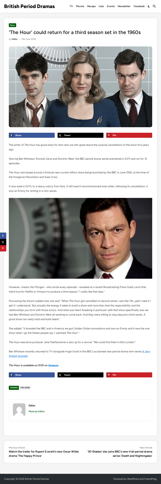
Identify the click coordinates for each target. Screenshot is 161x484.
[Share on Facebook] (3, 236)
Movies (80, 6)
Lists (101, 6)
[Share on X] (3, 242)
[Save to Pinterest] (3, 248)
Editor (15, 39)
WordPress (133, 478)
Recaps (91, 6)
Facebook (139, 6)
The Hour (25, 388)
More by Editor (37, 411)
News (12, 25)
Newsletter (124, 6)
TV (71, 6)
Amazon (53, 365)
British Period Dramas (29, 6)
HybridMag (150, 478)
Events (111, 6)
